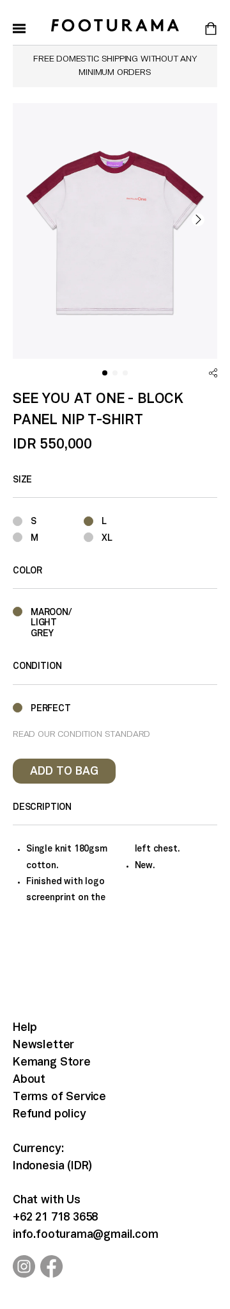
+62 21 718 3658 (55, 1217)
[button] (198, 219)
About (29, 1079)
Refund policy (49, 1114)
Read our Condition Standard (81, 734)
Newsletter (43, 1045)
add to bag (64, 771)
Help (25, 1028)
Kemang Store (52, 1062)
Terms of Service (59, 1097)
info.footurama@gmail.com (85, 1235)
